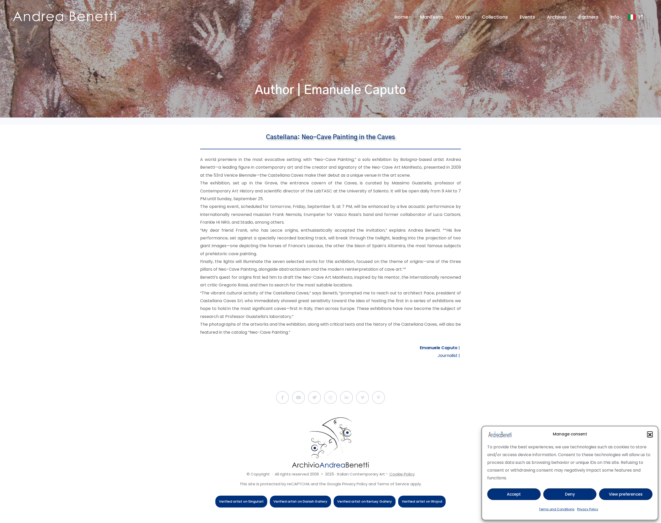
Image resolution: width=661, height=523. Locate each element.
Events (527, 17)
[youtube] (298, 397)
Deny (570, 494)
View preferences (626, 494)
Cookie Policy (402, 474)
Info (614, 17)
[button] (649, 434)
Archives (557, 17)
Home (401, 17)
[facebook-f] (282, 397)
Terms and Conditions (557, 509)
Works (462, 17)
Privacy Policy (587, 509)
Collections (495, 17)
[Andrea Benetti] (64, 16)
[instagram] (330, 397)
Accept (514, 494)
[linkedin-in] (346, 397)
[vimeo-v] (362, 397)
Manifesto (431, 17)
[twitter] (314, 397)
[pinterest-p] (378, 397)
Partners (589, 17)
